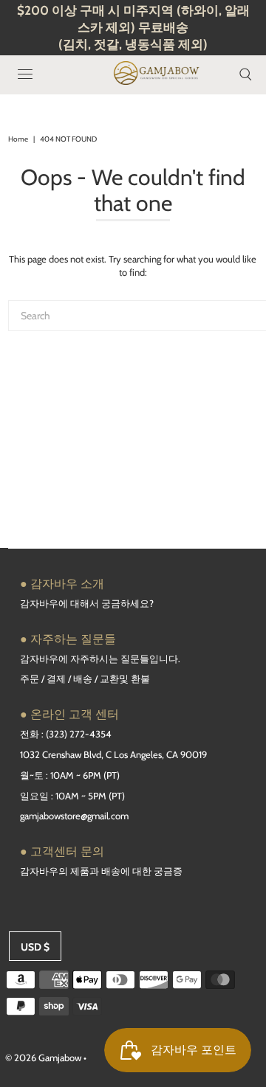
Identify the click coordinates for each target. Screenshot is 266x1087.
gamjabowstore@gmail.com (74, 816)
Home (18, 139)
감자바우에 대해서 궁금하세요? (87, 603)
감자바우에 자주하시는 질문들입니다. (100, 658)
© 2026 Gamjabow (43, 1057)
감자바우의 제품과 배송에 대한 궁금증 (101, 871)
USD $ (35, 947)
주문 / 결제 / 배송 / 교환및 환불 (85, 678)
